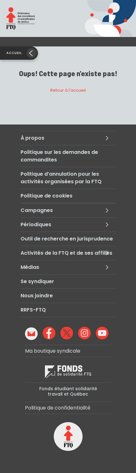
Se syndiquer (37, 281)
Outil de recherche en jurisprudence (67, 238)
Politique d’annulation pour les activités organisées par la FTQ (61, 177)
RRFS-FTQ (33, 309)
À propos (32, 138)
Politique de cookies (46, 195)
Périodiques (36, 224)
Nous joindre (37, 295)
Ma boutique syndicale (52, 351)
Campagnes (37, 210)
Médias (30, 267)
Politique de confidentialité (57, 407)
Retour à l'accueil (68, 90)
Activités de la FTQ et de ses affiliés (66, 253)
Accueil (14, 53)
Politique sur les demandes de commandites (59, 156)
